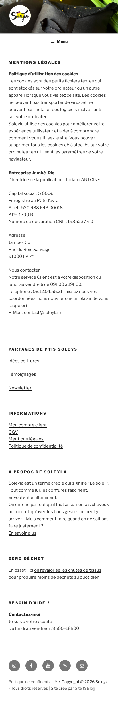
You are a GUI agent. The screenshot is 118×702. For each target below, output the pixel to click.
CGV (13, 432)
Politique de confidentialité (36, 446)
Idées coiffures (24, 360)
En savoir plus (22, 533)
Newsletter (20, 388)
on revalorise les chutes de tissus (67, 570)
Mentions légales (26, 439)
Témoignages (22, 374)
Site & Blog (85, 688)
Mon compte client (28, 425)
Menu (62, 41)
